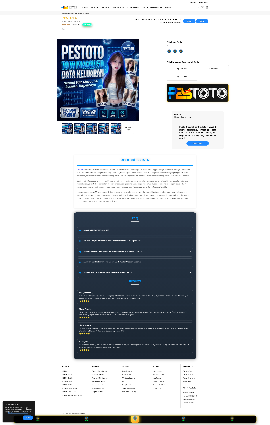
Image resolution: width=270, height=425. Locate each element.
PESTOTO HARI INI (67, 378)
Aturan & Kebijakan (189, 378)
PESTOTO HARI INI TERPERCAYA (72, 395)
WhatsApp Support (128, 378)
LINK (183, 421)
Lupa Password (157, 378)
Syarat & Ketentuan (128, 388)
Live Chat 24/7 (127, 375)
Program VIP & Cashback (100, 378)
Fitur (63, 29)
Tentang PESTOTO (188, 392)
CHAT (232, 421)
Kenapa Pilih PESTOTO (190, 396)
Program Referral (97, 392)
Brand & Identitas (188, 403)
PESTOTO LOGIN (67, 375)
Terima (28, 418)
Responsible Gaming (129, 392)
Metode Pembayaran (98, 381)
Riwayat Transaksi (158, 381)
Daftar (202, 21)
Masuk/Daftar (197, 143)
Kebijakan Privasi (127, 385)
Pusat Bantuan (127, 371)
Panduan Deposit (97, 385)
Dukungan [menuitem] (193, 2)
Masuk (189, 21)
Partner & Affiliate (189, 399)
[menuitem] (85, 7)
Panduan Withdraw (98, 388)
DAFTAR (135, 421)
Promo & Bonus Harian (99, 371)
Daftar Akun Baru (158, 375)
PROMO (38, 421)
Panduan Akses (188, 371)
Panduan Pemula (188, 375)
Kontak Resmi (187, 381)
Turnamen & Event (98, 375)
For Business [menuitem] (203, 2)
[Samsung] (69, 7)
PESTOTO (70, 17)
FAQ (123, 381)
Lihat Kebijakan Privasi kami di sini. (18, 413)
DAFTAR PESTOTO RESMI (70, 388)
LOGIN (86, 421)
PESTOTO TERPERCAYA (69, 392)
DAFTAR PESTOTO (67, 381)
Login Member (157, 371)
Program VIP (157, 388)
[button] (202, 7)
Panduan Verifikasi (159, 385)
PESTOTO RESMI (67, 385)
